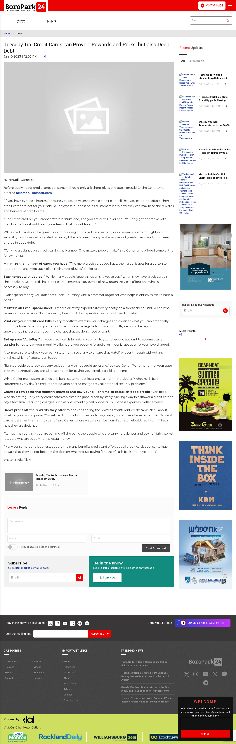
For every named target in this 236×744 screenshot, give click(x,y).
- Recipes (37, 678)
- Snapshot (38, 672)
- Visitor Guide (69, 672)
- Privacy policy (70, 700)
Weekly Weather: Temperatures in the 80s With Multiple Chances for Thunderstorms (145, 689)
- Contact (67, 694)
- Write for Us (69, 683)
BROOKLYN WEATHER (58, 20)
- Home (66, 661)
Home (7, 33)
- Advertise (68, 689)
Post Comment (156, 548)
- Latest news (11, 661)
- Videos (36, 667)
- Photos (36, 661)
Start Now (108, 577)
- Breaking (9, 667)
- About (66, 678)
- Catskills (9, 678)
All (183, 61)
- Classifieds (68, 667)
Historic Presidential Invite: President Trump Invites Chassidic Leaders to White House (147, 700)
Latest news (196, 61)
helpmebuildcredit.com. (34, 193)
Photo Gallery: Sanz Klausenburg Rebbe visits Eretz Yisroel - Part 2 (213, 78)
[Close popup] (229, 701)
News (19, 33)
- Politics (8, 672)
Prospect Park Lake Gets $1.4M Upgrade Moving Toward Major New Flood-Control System (145, 676)
